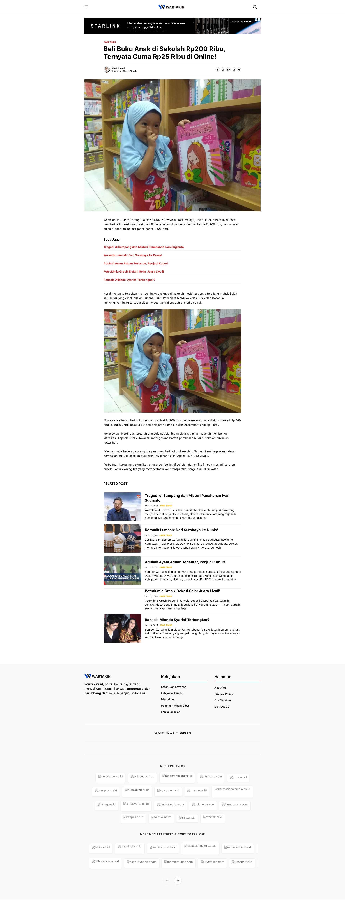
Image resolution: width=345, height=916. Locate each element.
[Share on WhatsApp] (228, 69)
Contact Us (221, 706)
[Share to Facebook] (217, 69)
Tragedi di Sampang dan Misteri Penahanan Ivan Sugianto (144, 247)
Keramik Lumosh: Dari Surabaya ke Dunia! (133, 255)
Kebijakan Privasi (172, 693)
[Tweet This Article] (223, 69)
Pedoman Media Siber (175, 705)
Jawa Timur (110, 42)
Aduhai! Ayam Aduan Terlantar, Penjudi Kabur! (136, 263)
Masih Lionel (118, 68)
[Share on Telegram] (239, 69)
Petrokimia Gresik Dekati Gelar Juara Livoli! (134, 271)
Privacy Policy (223, 694)
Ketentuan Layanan (173, 686)
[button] (255, 7)
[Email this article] (234, 69)
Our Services (222, 700)
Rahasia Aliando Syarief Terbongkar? (129, 280)
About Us (220, 687)
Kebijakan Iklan (170, 712)
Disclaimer (168, 699)
